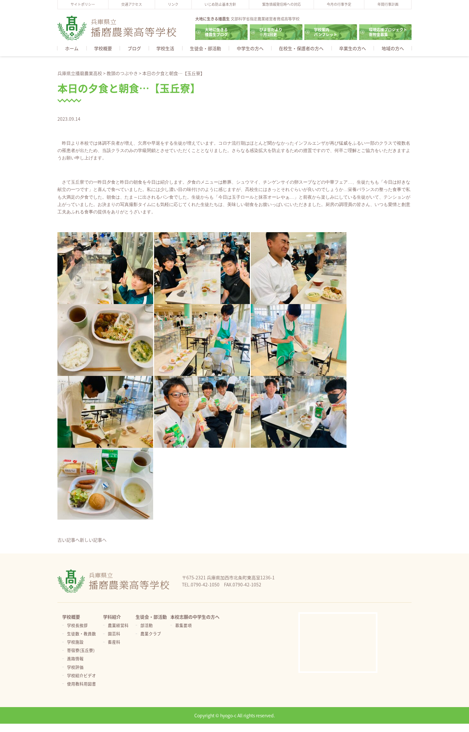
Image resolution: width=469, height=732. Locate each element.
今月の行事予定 (339, 4)
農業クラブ (150, 633)
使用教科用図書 (81, 684)
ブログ (134, 48)
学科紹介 (112, 617)
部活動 (146, 625)
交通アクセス (131, 4)
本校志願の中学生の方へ (195, 617)
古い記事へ (68, 540)
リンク (173, 4)
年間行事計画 (387, 4)
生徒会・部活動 (205, 48)
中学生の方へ (250, 48)
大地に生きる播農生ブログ (216, 32)
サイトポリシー (83, 4)
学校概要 (103, 48)
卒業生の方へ (352, 48)
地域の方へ (393, 48)
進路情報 (75, 658)
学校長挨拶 (77, 625)
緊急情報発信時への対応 (281, 4)
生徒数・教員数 (81, 633)
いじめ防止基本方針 (220, 4)
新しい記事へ (93, 540)
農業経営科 (118, 625)
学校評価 (75, 667)
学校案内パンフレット (325, 32)
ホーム (71, 48)
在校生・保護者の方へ (301, 48)
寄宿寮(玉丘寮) (80, 650)
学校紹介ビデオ (81, 675)
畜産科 (114, 642)
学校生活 (165, 48)
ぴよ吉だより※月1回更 (270, 32)
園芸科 (114, 633)
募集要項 (183, 625)
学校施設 (75, 642)
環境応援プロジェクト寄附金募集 (388, 32)
